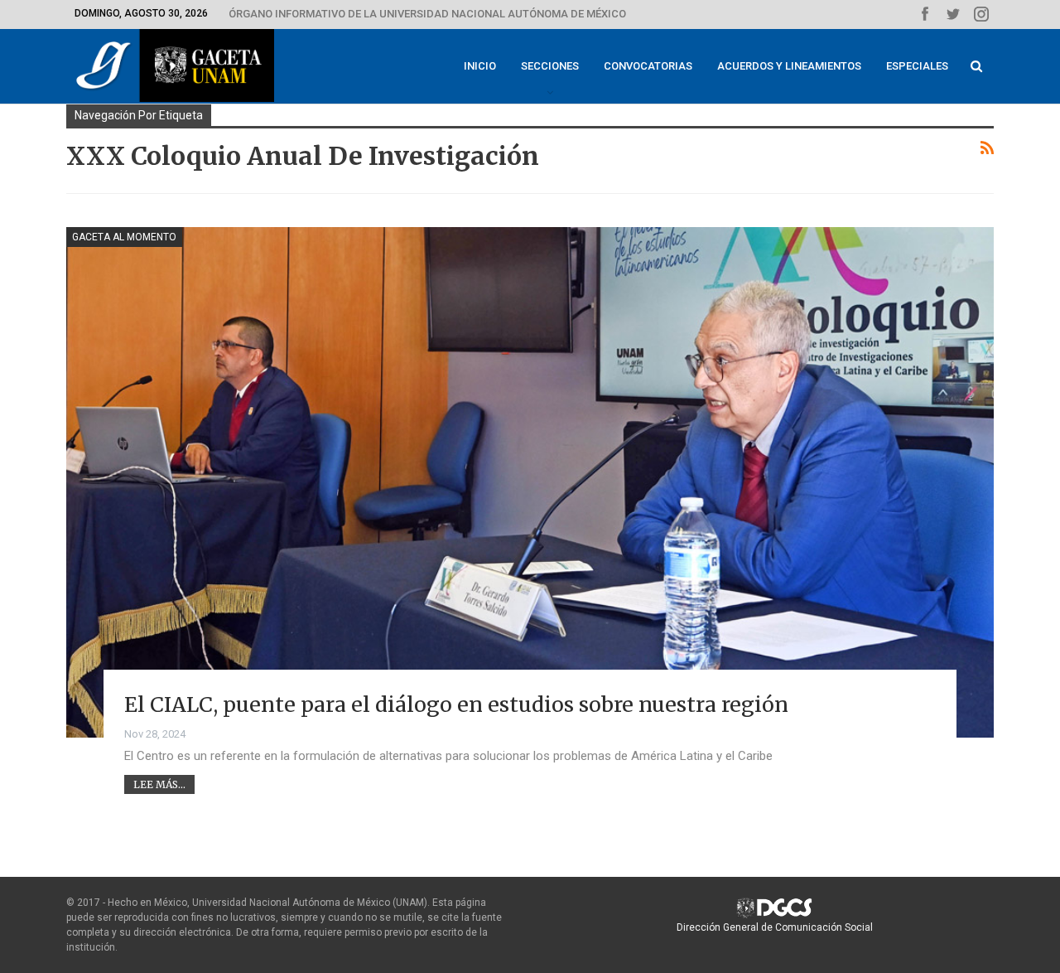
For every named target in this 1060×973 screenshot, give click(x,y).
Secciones (550, 66)
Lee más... (159, 784)
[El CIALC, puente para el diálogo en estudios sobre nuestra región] (530, 482)
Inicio (480, 66)
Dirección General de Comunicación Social (775, 927)
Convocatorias (648, 66)
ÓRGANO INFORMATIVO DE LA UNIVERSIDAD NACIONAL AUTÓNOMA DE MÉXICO (427, 13)
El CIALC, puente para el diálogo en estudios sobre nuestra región (456, 704)
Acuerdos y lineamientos (789, 66)
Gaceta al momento (124, 237)
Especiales (917, 66)
